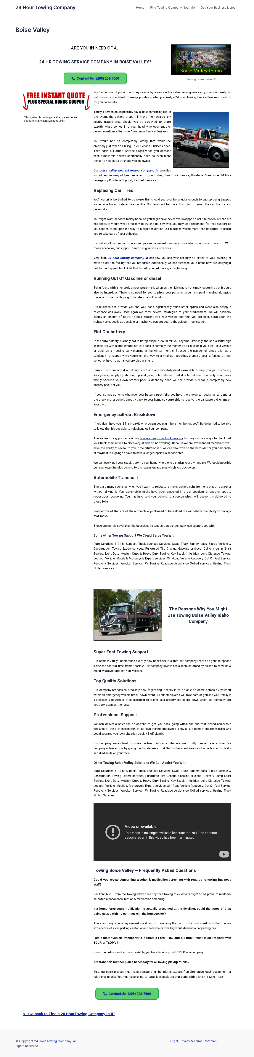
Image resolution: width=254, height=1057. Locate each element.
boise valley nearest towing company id (128, 170)
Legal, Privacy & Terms (186, 1041)
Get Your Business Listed (218, 7)
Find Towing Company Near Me (172, 7)
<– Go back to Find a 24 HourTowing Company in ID (69, 1014)
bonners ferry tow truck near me (161, 438)
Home (140, 7)
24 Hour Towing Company (45, 7)
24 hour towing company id (128, 257)
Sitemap (211, 1041)
